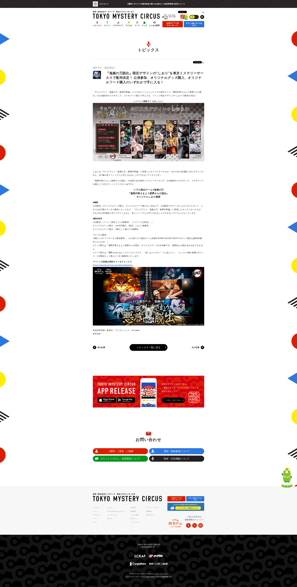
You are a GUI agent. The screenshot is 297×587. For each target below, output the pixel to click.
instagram (200, 525)
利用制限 (133, 511)
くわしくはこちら (173, 400)
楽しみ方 (110, 518)
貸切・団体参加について (176, 451)
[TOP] (287, 478)
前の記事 (101, 347)
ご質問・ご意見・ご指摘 (120, 451)
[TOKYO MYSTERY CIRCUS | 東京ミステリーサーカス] (126, 15)
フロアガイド (118, 25)
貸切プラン (133, 518)
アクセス (128, 25)
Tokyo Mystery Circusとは (115, 511)
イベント (107, 25)
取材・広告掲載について (176, 458)
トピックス (97, 25)
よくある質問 (154, 25)
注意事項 (133, 507)
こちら (159, 101)
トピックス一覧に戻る (149, 347)
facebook (188, 525)
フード (137, 25)
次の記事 (196, 347)
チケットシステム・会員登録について (120, 458)
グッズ (144, 25)
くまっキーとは (112, 515)
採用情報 (149, 511)
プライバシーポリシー (153, 507)
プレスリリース (135, 522)
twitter (194, 525)
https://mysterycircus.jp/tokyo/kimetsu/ (113, 265)
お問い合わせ (150, 515)
